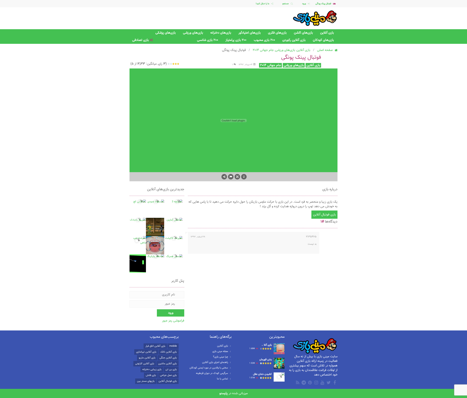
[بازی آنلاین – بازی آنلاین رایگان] (315, 18)
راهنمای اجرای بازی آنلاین (215, 362)
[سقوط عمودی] (155, 202)
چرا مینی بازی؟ (220, 357)
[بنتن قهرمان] (279, 363)
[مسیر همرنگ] (174, 257)
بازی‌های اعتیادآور (249, 32)
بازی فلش (151, 375)
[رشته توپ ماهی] (137, 241)
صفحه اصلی (325, 50)
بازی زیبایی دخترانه (151, 370)
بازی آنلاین (327, 32)
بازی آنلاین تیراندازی (146, 352)
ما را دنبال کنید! (262, 3)
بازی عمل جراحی (168, 375)
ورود (304, 3)
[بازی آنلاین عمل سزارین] (279, 349)
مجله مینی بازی (220, 351)
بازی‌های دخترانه (220, 32)
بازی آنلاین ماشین (167, 364)
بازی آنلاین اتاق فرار (155, 346)
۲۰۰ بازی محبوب (264, 40)
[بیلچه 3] (177, 202)
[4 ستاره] (171, 64)
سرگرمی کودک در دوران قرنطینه (212, 373)
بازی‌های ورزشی (193, 32)
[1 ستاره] (178, 64)
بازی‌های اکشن (303, 32)
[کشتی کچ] (139, 202)
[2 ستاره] (176, 64)
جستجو (285, 3)
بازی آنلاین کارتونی (144, 364)
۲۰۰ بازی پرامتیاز (235, 40)
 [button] (231, 176)
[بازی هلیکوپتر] (137, 264)
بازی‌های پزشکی (165, 32)
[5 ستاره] (169, 64)
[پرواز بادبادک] (138, 220)
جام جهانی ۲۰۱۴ (263, 50)
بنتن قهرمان (265, 360)
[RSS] (297, 382)
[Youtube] (322, 382)
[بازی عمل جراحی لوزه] (155, 245)
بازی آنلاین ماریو (147, 358)
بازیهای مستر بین (146, 381)
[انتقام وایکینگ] (155, 257)
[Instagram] (316, 382)
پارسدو (223, 393)
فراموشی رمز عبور (173, 320)
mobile (173, 346)
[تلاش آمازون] (174, 220)
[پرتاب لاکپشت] (173, 238)
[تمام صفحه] (237, 176)
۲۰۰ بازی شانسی (207, 40)
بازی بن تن (171, 370)
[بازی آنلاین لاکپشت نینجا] (155, 227)
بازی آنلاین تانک (168, 352)
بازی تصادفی (141, 40)
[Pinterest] (309, 382)
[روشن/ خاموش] (244, 176)
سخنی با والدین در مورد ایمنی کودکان (209, 368)
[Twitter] (328, 382)
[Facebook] (334, 382)
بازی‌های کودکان (323, 40)
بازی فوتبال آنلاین (324, 214)
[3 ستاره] (173, 64)
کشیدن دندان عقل (262, 374)
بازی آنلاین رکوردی (294, 40)
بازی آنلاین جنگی (168, 358)
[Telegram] (303, 382)
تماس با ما (222, 379)
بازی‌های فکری (277, 32)
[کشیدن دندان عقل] (279, 377)
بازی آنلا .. (267, 345)
